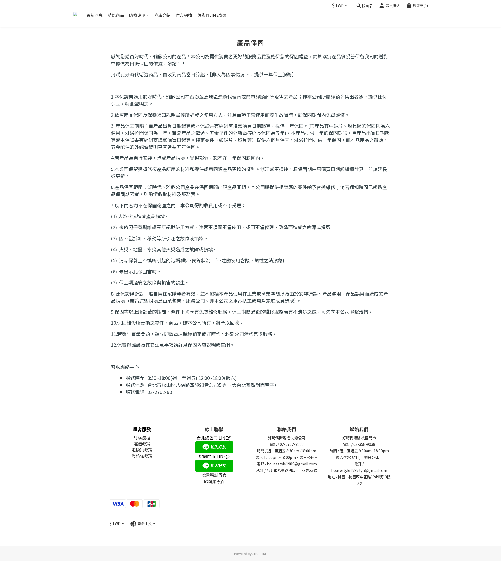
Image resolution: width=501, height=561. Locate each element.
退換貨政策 (142, 449)
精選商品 (116, 15)
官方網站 (184, 15)
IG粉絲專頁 (214, 481)
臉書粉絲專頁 (214, 475)
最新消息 (94, 15)
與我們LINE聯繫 (212, 15)
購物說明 (137, 15)
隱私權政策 (142, 455)
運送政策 (142, 443)
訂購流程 (142, 437)
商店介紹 (162, 15)
